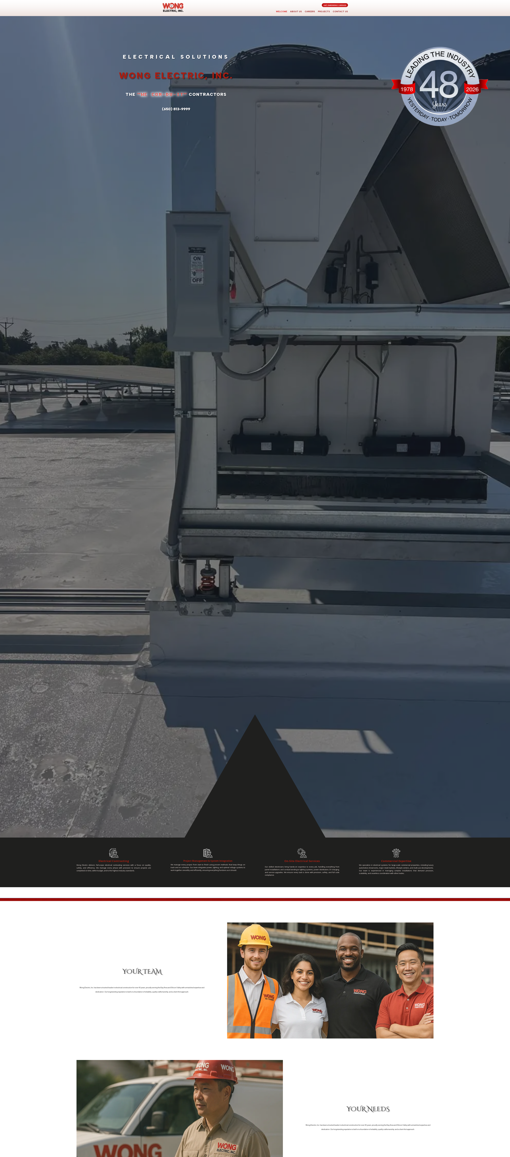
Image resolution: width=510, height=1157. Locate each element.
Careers (310, 11)
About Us (296, 11)
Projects (324, 11)
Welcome (281, 11)
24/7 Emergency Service (335, 5)
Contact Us (340, 11)
